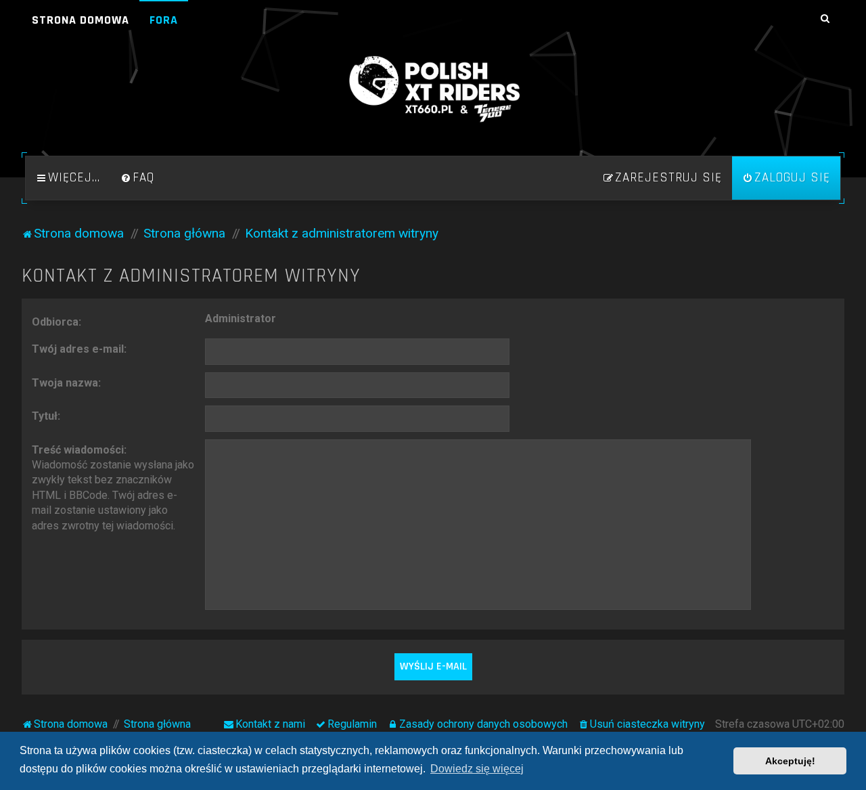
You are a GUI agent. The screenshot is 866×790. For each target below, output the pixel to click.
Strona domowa (80, 20)
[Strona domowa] (433, 89)
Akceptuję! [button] (790, 760)
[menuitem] (137, 178)
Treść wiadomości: (79, 449)
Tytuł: (46, 416)
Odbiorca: (56, 321)
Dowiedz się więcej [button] (477, 768)
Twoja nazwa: (66, 382)
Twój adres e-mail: (79, 349)
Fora (164, 20)
